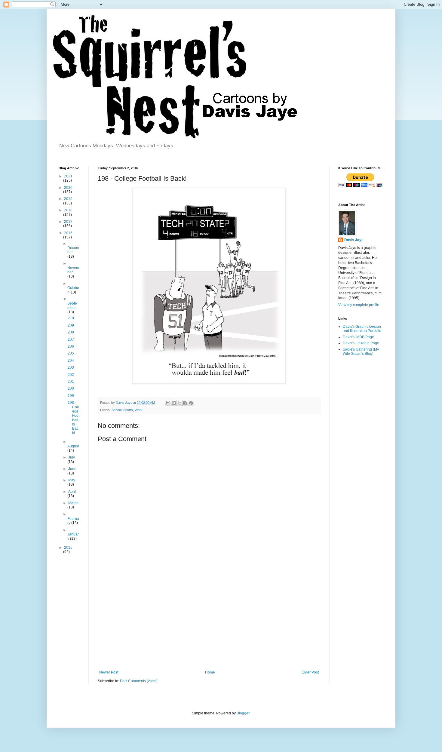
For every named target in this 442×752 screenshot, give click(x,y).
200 (71, 388)
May (71, 480)
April (72, 492)
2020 (68, 188)
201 (71, 381)
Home (210, 672)
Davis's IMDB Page (358, 337)
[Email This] (168, 403)
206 (71, 346)
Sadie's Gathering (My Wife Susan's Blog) (361, 351)
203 (71, 367)
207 (71, 339)
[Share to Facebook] (185, 403)
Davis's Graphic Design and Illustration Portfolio (362, 328)
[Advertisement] (209, 621)
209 (71, 325)
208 (71, 332)
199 (71, 396)
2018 (68, 210)
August (73, 446)
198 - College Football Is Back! (73, 418)
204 (71, 360)
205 (71, 353)
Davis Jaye (354, 240)
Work (139, 410)
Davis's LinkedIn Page (361, 343)
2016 (68, 233)
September (72, 305)
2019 (68, 199)
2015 (68, 547)
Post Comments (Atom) (139, 681)
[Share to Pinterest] (191, 403)
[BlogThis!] (174, 403)
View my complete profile (358, 305)
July (71, 457)
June (72, 469)
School (116, 410)
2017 (68, 221)
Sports (128, 410)
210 (71, 318)
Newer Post (108, 672)
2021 (68, 176)
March (73, 503)
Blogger (243, 713)
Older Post (310, 672)
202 (71, 375)
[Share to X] (179, 403)
